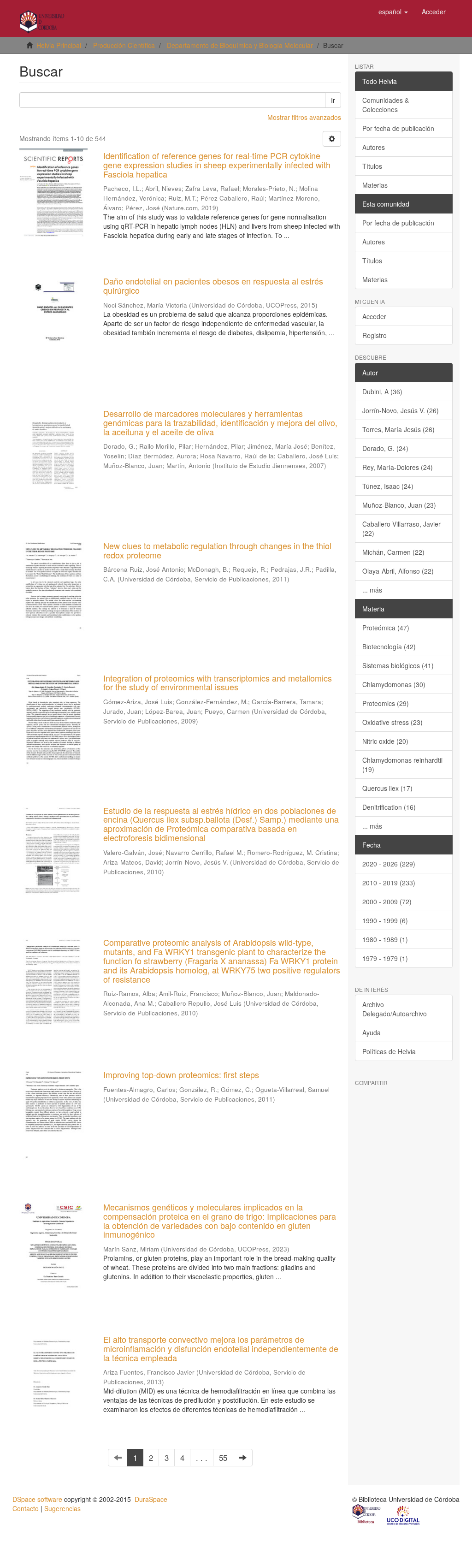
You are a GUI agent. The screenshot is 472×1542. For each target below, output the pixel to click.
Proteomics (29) (385, 703)
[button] (393, 11)
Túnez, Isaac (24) (387, 486)
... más (372, 589)
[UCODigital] (403, 1514)
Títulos (372, 166)
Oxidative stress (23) (392, 722)
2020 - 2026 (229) (388, 863)
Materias (375, 185)
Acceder (374, 316)
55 (223, 1457)
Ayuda (371, 1032)
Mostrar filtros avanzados (304, 117)
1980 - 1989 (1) (385, 939)
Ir (333, 100)
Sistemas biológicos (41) (398, 665)
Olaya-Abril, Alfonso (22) (398, 570)
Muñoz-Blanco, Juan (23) (399, 505)
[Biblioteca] (367, 1514)
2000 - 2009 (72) (387, 901)
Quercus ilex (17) (387, 788)
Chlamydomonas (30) (393, 684)
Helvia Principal (58, 45)
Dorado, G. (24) (385, 448)
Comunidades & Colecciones (385, 104)
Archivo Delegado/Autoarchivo (394, 1009)
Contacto (25, 1508)
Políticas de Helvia (389, 1051)
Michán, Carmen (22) (393, 552)
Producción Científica (124, 45)
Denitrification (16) (389, 807)
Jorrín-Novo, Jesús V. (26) (400, 410)
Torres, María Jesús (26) (398, 429)
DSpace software (37, 1499)
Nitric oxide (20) (385, 741)
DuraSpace (151, 1499)
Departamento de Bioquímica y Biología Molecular (240, 45)
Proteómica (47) (385, 627)
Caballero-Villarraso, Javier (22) (401, 528)
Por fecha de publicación (398, 128)
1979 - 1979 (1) (385, 958)
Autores (373, 147)
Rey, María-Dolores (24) (397, 467)
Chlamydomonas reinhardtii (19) (402, 764)
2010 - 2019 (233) (388, 882)
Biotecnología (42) (389, 646)
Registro (374, 335)
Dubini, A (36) (382, 391)
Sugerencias (62, 1508)
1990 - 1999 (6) (385, 920)
